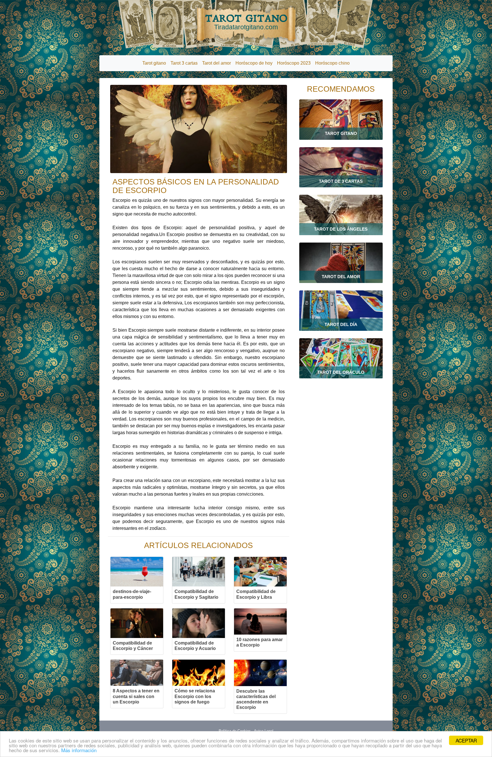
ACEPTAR (466, 740)
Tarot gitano (154, 63)
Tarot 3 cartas (184, 63)
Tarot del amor (216, 63)
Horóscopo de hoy (253, 63)
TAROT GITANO (246, 22)
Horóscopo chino (332, 63)
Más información (79, 750)
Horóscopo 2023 (294, 63)
